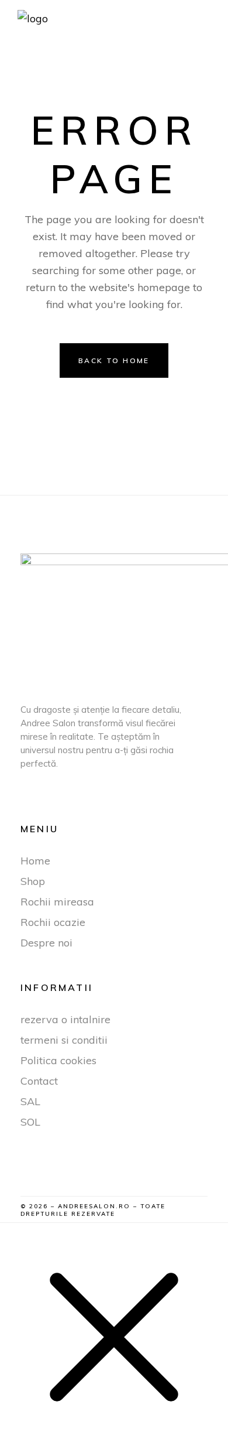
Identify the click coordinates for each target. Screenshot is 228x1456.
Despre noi (46, 942)
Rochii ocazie (52, 922)
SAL (30, 1101)
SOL (30, 1122)
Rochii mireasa (57, 901)
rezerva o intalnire (65, 1019)
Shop (32, 881)
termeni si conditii (64, 1040)
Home (35, 860)
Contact (39, 1081)
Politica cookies (58, 1060)
